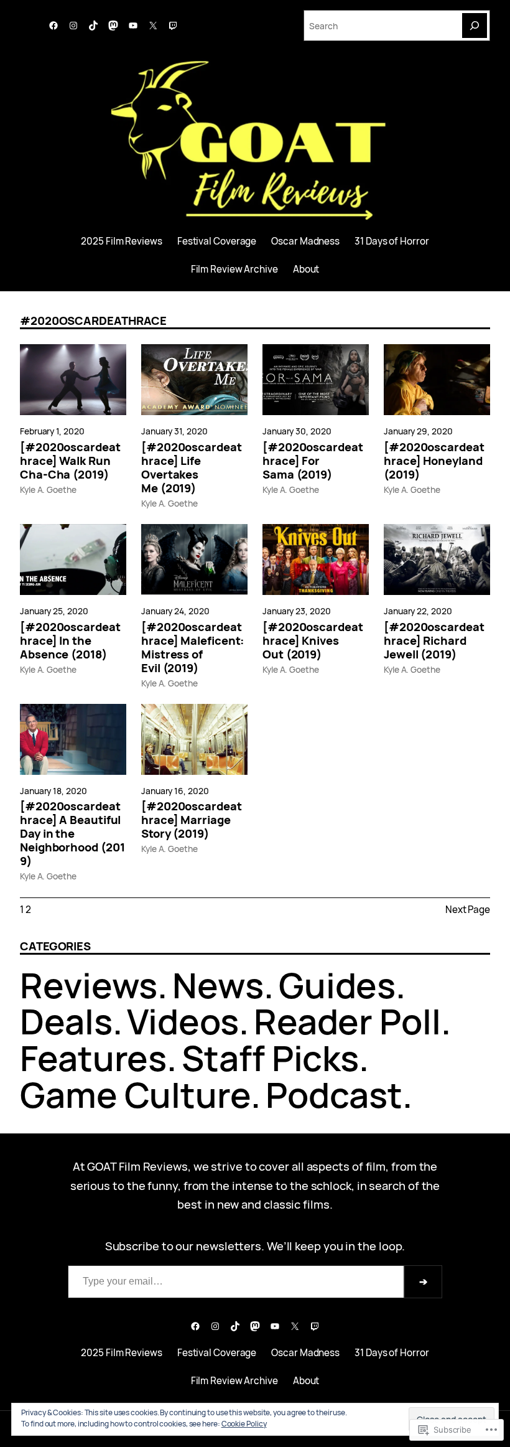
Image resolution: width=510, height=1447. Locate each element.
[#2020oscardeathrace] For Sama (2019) (312, 460)
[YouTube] (133, 25)
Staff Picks (270, 1058)
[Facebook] (53, 25)
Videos (182, 1021)
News (218, 985)
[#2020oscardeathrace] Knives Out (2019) (312, 640)
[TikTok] (93, 25)
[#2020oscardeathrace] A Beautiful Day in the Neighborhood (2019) (72, 833)
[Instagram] (73, 25)
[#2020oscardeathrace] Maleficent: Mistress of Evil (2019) (192, 647)
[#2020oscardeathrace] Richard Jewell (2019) (434, 640)
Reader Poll (347, 1021)
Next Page (467, 909)
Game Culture (135, 1094)
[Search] (474, 25)
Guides (337, 985)
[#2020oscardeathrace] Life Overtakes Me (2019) (191, 467)
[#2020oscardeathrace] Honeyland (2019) (434, 460)
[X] (153, 25)
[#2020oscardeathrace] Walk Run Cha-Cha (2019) (70, 460)
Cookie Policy (244, 1423)
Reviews (88, 985)
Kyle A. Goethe (48, 489)
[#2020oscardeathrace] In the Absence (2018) (70, 640)
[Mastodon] (113, 25)
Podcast (334, 1094)
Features (93, 1058)
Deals (66, 1021)
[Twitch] (173, 25)
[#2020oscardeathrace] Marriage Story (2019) (191, 819)
